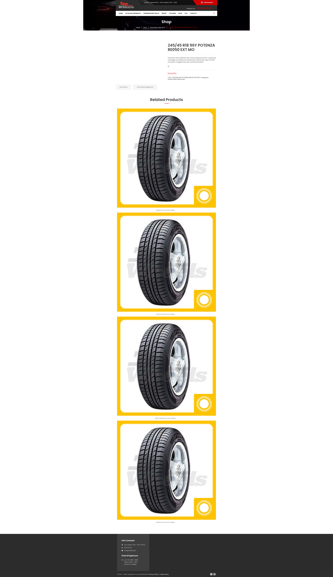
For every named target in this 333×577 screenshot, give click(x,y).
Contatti (193, 13)
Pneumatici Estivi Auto (157, 27)
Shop (145, 27)
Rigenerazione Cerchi (151, 13)
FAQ (186, 13)
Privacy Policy (153, 574)
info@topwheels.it (130, 550)
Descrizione (123, 87)
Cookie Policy (164, 574)
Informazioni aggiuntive (145, 87)
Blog (180, 13)
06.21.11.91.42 (128, 547)
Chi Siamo (172, 13)
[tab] (123, 87)
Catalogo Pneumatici (133, 13)
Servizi (164, 13)
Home (121, 13)
